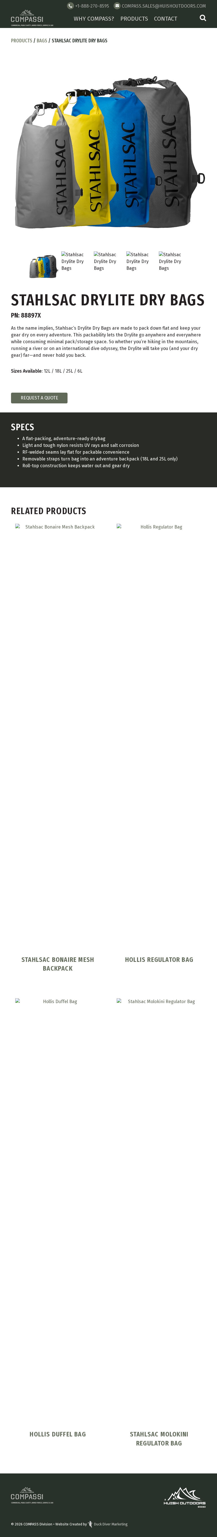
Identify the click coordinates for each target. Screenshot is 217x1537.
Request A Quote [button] (39, 398)
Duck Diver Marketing (111, 1524)
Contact (165, 18)
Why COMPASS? (94, 18)
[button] (203, 18)
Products (134, 18)
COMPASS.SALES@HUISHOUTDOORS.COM (164, 6)
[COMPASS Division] (32, 18)
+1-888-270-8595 (92, 6)
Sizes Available (26, 371)
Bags (42, 41)
